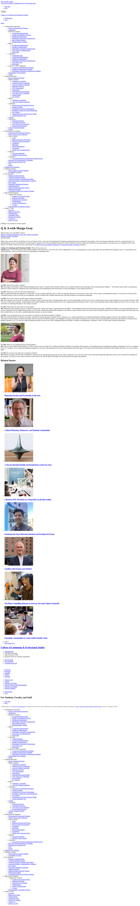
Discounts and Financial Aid (16, 845)
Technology (15, 831)
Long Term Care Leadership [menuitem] (20, 93)
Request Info (8, 18)
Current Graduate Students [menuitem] (16, 127)
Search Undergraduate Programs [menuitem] (18, 28)
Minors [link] (10, 43)
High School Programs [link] (11, 193)
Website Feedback (10, 688)
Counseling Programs (18, 806)
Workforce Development (12, 850)
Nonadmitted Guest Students (17, 756)
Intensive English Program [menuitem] (16, 176)
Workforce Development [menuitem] (12, 167)
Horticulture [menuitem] (15, 90)
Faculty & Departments (19, 886)
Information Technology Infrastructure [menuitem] (23, 38)
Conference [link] (11, 157)
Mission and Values (14, 895)
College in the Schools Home (21, 879)
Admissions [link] (11, 119)
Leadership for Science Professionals (23, 792)
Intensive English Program (16, 859)
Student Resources (14, 869)
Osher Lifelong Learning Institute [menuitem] (18, 170)
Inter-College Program (19, 723)
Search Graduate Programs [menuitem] (16, 78)
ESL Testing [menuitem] (12, 182)
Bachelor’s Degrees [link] (14, 31)
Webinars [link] (11, 151)
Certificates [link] (11, 54)
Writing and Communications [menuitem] (21, 150)
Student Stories (12, 897)
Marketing (15, 828)
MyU (6, 8)
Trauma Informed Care (19, 799)
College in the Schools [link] (15, 194)
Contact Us (11, 902)
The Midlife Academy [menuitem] (15, 172)
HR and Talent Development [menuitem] (21, 141)
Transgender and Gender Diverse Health (24, 797)
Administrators (16, 885)
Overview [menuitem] (11, 210)
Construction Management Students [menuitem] (23, 67)
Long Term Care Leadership (20, 776)
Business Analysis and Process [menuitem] (21, 139)
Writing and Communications (21, 833)
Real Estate (15, 735)
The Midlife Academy (15, 855)
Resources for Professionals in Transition (20, 843)
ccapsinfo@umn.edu (11, 663)
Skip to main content (7, 1)
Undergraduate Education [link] (12, 26)
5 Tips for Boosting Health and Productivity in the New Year (28, 465)
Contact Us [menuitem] (11, 218)
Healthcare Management (19, 720)
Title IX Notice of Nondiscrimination (16, 685)
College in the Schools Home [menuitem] (21, 196)
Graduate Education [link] (11, 76)
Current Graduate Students (16, 811)
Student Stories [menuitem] (12, 213)
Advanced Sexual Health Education (23, 788)
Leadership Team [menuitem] (13, 215)
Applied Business (17, 739)
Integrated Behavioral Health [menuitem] (21, 91)
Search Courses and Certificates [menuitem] (17, 134)
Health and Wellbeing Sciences (21, 718)
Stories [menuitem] (10, 74)
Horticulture (15, 773)
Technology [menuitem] (15, 148)
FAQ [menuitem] (9, 164)
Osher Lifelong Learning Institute (18, 854)
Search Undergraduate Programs (18, 711)
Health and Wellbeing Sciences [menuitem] (21, 35)
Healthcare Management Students (22, 752)
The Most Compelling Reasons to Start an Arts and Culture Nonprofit (32, 603)
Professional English (14, 872)
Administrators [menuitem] (16, 201)
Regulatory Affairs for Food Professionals (24, 794)
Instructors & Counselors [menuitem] (19, 200)
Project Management (18, 830)
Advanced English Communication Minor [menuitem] (21, 179)
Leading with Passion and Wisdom (18, 569)
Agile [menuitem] (14, 138)
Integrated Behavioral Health (21, 775)
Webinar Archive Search (19, 838)
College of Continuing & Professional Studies (14, 15)
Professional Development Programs (19, 816)
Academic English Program (16, 860)
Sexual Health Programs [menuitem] (19, 126)
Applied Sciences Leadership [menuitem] (21, 83)
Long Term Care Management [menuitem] (21, 50)
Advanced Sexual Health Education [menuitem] (23, 105)
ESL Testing (12, 866)
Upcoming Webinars (18, 836)
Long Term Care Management (21, 734)
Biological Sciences (18, 770)
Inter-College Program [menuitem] (19, 40)
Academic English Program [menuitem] (16, 177)
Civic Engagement (17, 771)
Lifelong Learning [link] (10, 169)
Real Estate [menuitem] (15, 52)
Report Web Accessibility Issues (93, 706)
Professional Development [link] (12, 131)
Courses (10, 800)
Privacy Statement (80, 706)
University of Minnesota (19, 706)
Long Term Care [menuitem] (17, 62)
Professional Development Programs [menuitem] (19, 133)
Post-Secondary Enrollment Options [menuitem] (19, 206)
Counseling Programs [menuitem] (18, 122)
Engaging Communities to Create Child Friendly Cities (26, 638)
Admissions (11, 713)
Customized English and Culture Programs (21, 874)
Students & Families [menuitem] (18, 198)
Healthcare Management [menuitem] (19, 37)
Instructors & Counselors (19, 883)
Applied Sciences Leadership (21, 766)
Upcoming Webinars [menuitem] (18, 153)
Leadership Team (13, 898)
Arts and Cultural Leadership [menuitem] (21, 85)
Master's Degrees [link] (13, 79)
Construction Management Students (23, 751)
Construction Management (20, 716)
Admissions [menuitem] (11, 30)
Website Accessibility (11, 687)
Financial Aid (9, 680)
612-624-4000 (9, 660)
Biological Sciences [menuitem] (18, 86)
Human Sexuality (17, 790)
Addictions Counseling (19, 764)
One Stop (7, 6)
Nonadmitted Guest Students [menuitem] (17, 73)
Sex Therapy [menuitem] (16, 97)
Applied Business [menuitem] (17, 55)
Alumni (7, 681)
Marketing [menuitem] (15, 145)
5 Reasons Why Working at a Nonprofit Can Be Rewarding (28, 499)
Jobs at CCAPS (13, 903)
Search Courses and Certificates (17, 818)
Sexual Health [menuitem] (16, 95)
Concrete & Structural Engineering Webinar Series (27, 842)
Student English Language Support (18, 871)
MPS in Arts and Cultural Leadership (48, 245)
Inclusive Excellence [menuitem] (14, 217)
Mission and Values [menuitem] (14, 212)
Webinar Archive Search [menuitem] (19, 155)
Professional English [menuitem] (14, 189)
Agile (14, 821)
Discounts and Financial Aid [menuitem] (16, 162)
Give (6, 20)
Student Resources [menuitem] (14, 186)
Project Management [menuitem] (18, 146)
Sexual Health (16, 778)
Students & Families (18, 881)
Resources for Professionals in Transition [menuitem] (20, 160)
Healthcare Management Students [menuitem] (22, 69)
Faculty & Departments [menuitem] (19, 203)
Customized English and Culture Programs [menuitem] (21, 191)
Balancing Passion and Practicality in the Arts (22, 395)
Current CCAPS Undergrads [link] (17, 66)
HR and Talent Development (21, 824)
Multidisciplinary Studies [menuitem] (19, 42)
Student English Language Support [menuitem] (18, 188)
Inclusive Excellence (11, 683)
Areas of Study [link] (12, 136)
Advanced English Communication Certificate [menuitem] (22, 181)
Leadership (15, 826)
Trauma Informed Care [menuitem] (19, 115)
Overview (11, 893)
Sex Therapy (16, 780)
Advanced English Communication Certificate (22, 864)
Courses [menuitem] (10, 117)
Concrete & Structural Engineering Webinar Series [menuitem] (27, 158)
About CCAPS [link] (9, 208)
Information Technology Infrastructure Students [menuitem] (26, 71)
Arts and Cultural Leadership (21, 768)
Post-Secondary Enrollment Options (19, 890)
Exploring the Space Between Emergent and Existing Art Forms (29, 534)
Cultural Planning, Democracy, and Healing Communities (27, 430)
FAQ (9, 847)
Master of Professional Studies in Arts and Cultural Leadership (19, 234)
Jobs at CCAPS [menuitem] (13, 220)
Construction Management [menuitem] (20, 33)
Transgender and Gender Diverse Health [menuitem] (24, 114)
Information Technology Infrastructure (23, 722)
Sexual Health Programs (19, 809)
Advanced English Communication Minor (21, 862)
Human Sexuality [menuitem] (17, 107)
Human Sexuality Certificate (9, 236)
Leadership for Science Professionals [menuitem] (23, 109)
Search (3, 11)
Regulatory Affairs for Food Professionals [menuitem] (24, 110)
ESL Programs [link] (9, 174)
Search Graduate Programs (16, 761)
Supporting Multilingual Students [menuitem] (18, 184)
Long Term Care (17, 746)
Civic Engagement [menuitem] (17, 88)
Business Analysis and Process (21, 823)
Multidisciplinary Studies (19, 725)
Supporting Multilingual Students (18, 867)
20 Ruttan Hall (9, 651)
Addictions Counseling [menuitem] (19, 81)
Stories (10, 758)
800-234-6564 (9, 661)
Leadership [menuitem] (15, 143)
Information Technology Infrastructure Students (26, 754)
